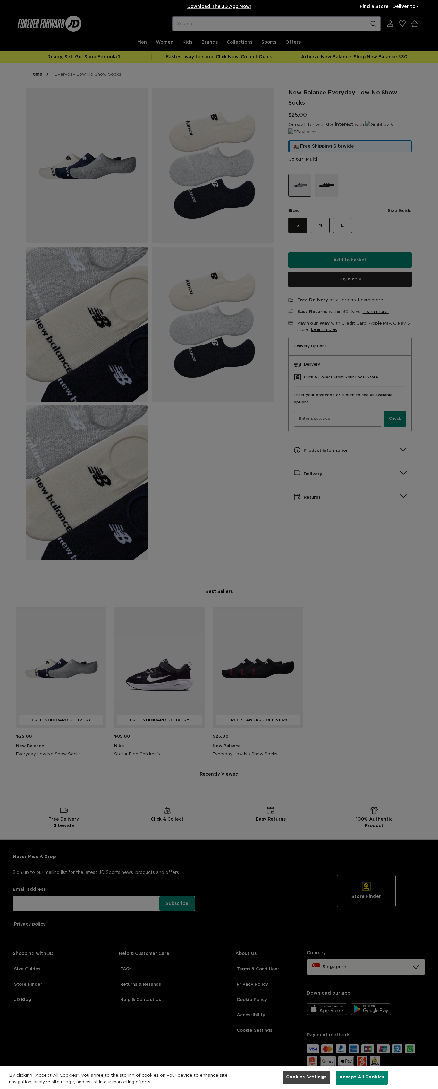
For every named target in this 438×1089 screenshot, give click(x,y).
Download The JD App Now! (219, 7)
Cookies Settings (306, 1077)
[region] (219, 1077)
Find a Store (374, 7)
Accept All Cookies (361, 1077)
